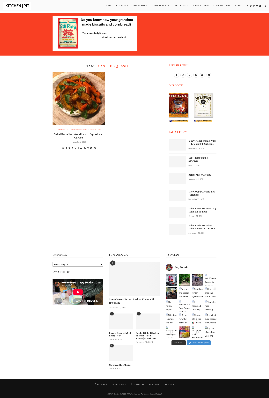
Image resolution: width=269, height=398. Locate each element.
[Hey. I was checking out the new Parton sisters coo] (210, 293)
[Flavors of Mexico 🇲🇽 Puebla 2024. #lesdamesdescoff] (197, 319)
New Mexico (180, 6)
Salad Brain (139, 6)
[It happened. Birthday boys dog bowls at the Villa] (197, 306)
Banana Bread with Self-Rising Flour (120, 334)
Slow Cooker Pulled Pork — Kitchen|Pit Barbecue (202, 142)
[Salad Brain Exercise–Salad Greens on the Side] (177, 229)
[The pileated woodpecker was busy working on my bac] (197, 280)
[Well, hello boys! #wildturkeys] (184, 280)
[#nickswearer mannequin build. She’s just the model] (171, 332)
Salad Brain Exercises (78, 130)
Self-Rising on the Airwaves (198, 159)
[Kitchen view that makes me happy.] (184, 319)
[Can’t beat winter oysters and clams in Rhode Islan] (197, 293)
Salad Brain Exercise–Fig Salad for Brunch (202, 210)
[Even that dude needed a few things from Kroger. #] (210, 319)
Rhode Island (200, 6)
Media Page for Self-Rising (227, 6)
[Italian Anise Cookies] (177, 178)
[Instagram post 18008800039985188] (197, 332)
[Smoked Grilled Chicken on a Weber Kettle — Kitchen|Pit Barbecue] (148, 321)
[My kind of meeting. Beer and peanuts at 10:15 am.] (210, 332)
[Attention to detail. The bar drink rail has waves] (171, 319)
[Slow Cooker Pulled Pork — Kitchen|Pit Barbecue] (177, 145)
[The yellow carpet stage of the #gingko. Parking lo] (171, 306)
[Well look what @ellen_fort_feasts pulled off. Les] (171, 280)
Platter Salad (96, 130)
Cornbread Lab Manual (120, 365)
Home (109, 6)
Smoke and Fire (160, 6)
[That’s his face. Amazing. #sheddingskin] (210, 306)
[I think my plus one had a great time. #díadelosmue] (171, 293)
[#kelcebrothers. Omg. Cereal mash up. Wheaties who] (184, 306)
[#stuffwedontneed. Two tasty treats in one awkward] (210, 280)
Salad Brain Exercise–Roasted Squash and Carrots (78, 135)
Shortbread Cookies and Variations (201, 193)
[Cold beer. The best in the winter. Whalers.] (184, 293)
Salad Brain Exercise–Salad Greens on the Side (201, 227)
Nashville (121, 6)
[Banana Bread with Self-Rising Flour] (121, 321)
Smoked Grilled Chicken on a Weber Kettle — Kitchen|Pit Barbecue (147, 336)
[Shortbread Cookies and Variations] (177, 195)
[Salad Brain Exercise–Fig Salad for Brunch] (177, 212)
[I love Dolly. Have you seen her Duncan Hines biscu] (184, 332)
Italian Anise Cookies (199, 174)
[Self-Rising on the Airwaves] (177, 161)
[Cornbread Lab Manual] (121, 353)
